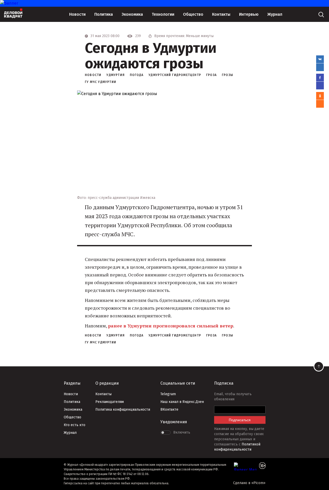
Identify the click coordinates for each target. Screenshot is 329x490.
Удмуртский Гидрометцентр (175, 75)
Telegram (168, 394)
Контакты (221, 14)
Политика (103, 14)
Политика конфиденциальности (122, 409)
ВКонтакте (169, 409)
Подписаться (240, 420)
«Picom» (258, 483)
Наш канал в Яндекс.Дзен (182, 402)
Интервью (249, 14)
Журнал (274, 14)
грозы (227, 75)
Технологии (163, 14)
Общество (193, 14)
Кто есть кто (74, 425)
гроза (211, 75)
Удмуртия (115, 75)
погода (136, 75)
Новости (77, 14)
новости (93, 75)
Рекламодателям (109, 402)
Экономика (132, 14)
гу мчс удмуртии (100, 82)
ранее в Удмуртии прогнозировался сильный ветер (170, 326)
